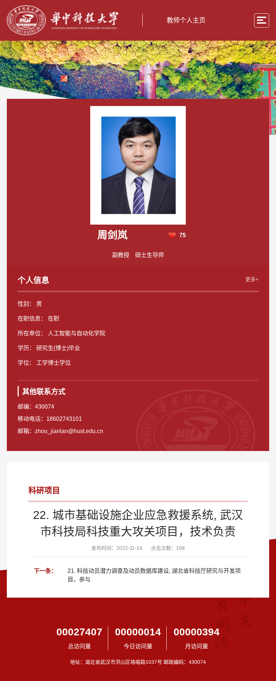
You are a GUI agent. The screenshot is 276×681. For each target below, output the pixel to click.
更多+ (251, 279)
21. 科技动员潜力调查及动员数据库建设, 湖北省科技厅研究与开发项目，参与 (154, 575)
